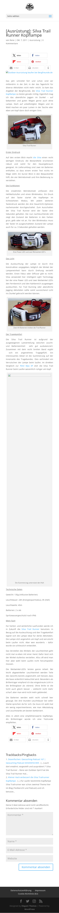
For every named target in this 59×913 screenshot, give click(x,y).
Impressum (40, 890)
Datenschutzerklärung (21, 890)
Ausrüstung (35, 40)
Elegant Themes (29, 906)
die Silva (37, 157)
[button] (20, 55)
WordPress (29, 909)
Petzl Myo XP (26, 365)
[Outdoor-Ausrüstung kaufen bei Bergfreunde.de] (29, 72)
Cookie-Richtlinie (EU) (28, 893)
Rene (12, 40)
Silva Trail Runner (30, 629)
